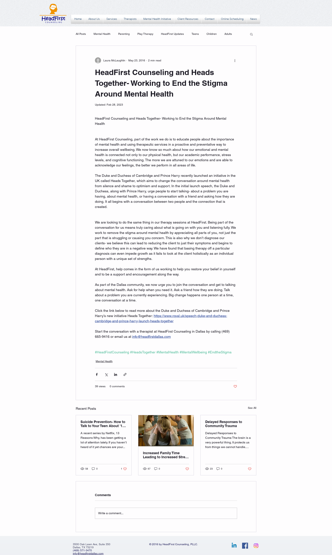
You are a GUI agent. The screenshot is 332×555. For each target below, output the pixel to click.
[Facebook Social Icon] (245, 546)
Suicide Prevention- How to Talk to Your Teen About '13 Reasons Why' (103, 424)
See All (252, 407)
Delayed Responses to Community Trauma (223, 424)
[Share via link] (125, 374)
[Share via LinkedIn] (115, 374)
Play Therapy (145, 33)
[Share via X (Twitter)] (106, 374)
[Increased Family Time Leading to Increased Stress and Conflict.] (166, 430)
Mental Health (102, 33)
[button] (251, 34)
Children (212, 33)
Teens (195, 33)
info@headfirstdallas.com (88, 553)
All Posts (81, 33)
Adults (228, 33)
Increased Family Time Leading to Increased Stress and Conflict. (166, 455)
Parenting (124, 33)
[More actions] (234, 60)
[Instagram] (256, 546)
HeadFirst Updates (172, 33)
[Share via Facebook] (97, 374)
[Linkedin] (234, 546)
